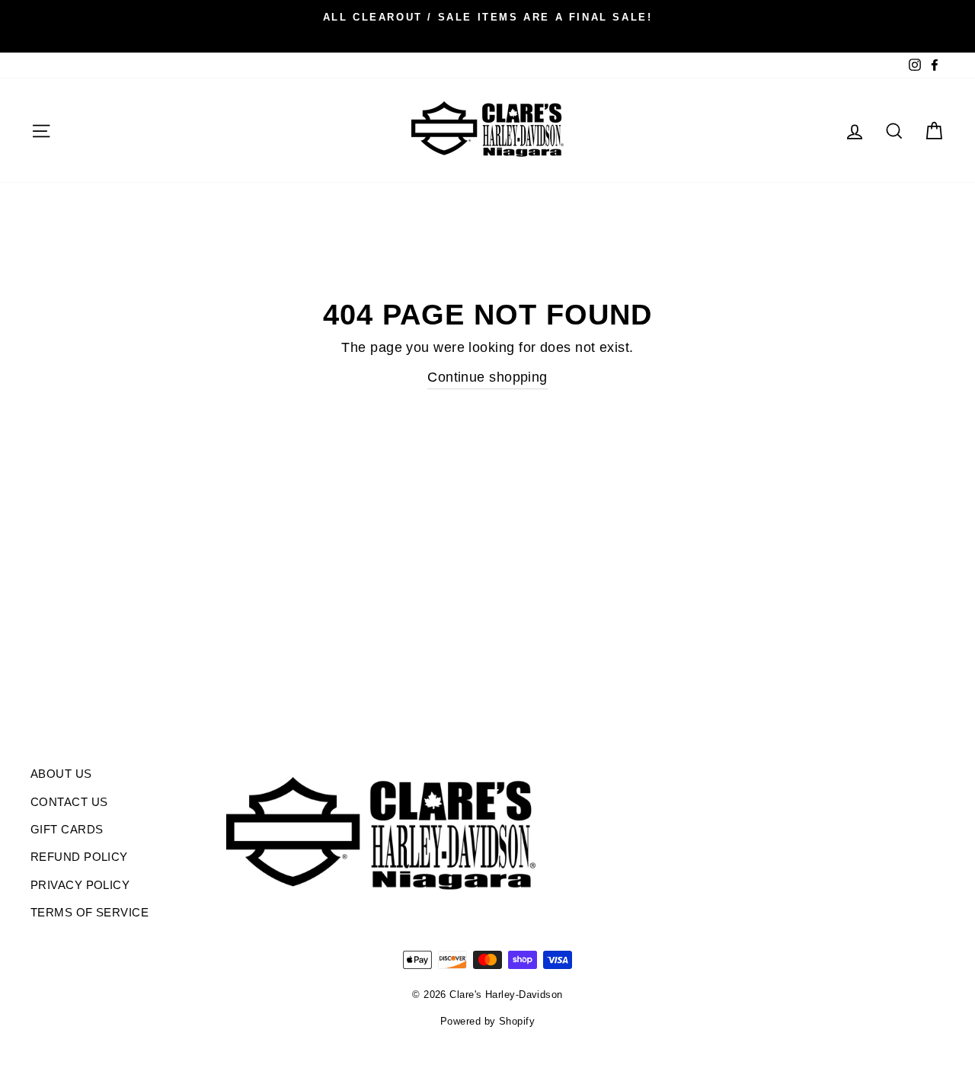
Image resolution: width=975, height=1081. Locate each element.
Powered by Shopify (487, 1021)
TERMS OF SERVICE (89, 912)
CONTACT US (69, 801)
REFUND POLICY (79, 856)
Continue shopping (487, 377)
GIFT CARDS (67, 829)
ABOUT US (61, 773)
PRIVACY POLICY (79, 884)
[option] (487, 17)
